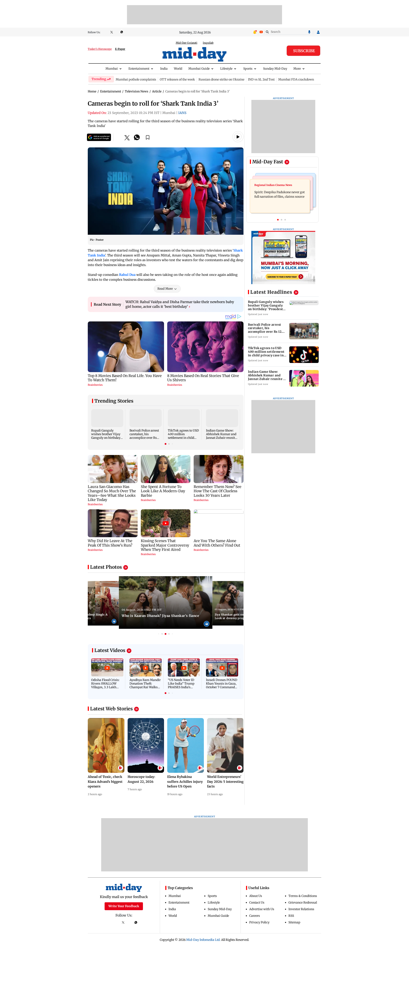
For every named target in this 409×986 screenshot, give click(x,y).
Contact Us (256, 902)
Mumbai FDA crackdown (296, 79)
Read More (165, 289)
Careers (254, 916)
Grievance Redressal (302, 902)
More (297, 69)
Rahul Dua (127, 275)
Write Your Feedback (123, 906)
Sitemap (294, 922)
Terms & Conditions (302, 896)
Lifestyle (226, 69)
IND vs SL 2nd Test (261, 79)
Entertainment (138, 69)
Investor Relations (301, 909)
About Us (255, 896)
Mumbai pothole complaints (136, 79)
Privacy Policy (259, 922)
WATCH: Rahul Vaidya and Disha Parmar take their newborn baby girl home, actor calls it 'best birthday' (179, 304)
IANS (182, 113)
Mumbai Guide (199, 69)
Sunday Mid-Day (275, 69)
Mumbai (111, 69)
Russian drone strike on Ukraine (221, 79)
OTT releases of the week (177, 79)
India (164, 69)
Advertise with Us (261, 909)
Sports (247, 69)
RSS (291, 916)
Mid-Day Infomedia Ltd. (203, 940)
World (178, 69)
